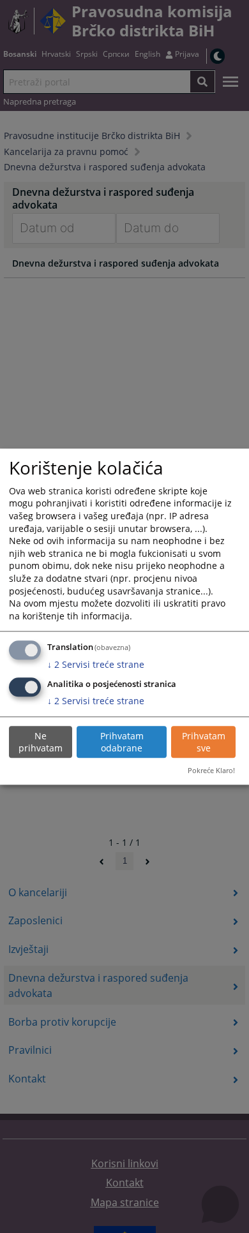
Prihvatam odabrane (122, 742)
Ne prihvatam (41, 742)
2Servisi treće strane (95, 664)
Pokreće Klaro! (211, 771)
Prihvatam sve (203, 742)
